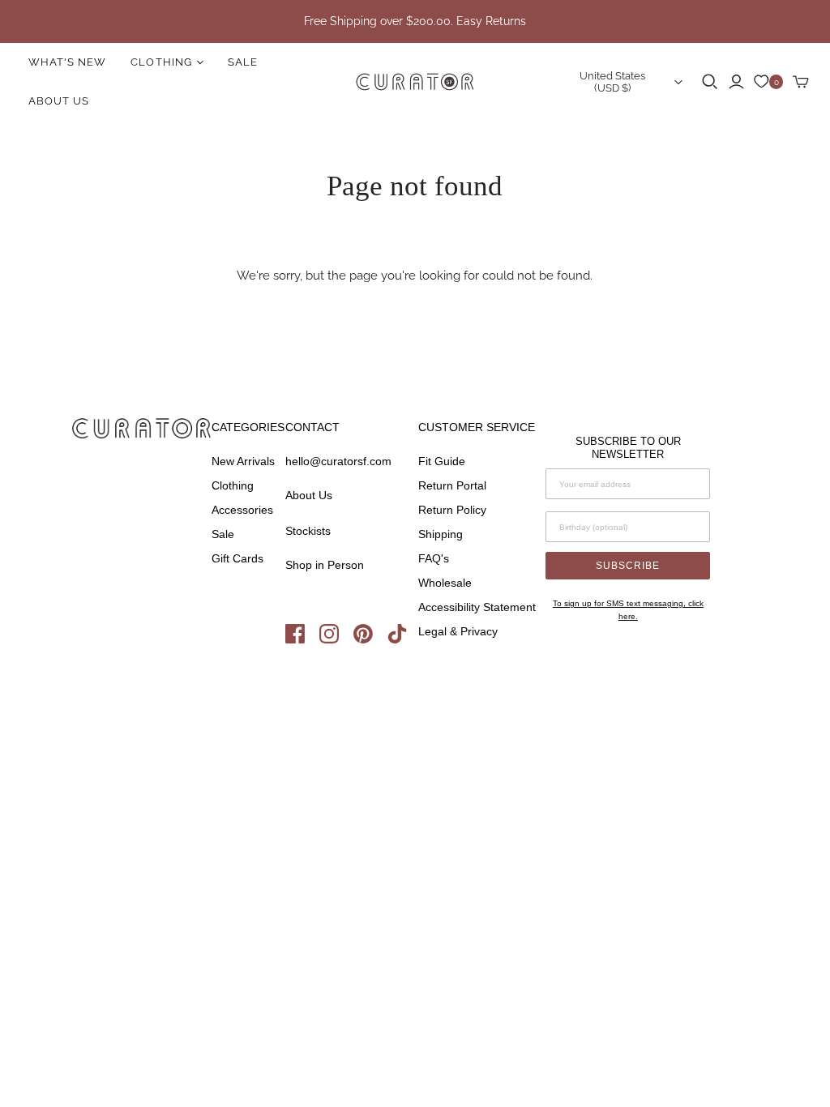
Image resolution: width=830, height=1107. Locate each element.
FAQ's (433, 558)
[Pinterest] (370, 639)
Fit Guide (441, 461)
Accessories (242, 509)
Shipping (440, 534)
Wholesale (445, 582)
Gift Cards (237, 558)
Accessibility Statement (477, 607)
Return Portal (452, 485)
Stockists (308, 530)
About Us (58, 101)
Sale (243, 62)
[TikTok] (402, 639)
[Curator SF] (415, 82)
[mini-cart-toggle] (801, 82)
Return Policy (452, 509)
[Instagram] (336, 639)
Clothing (233, 485)
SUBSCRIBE (628, 565)
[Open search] (710, 82)
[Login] (736, 82)
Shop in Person (324, 564)
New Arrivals (243, 461)
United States (612, 82)
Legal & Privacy (458, 631)
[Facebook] (302, 639)
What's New (67, 62)
